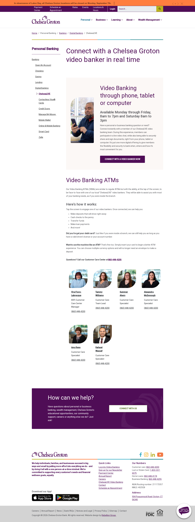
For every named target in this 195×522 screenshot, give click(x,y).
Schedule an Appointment (56, 8)
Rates (75, 7)
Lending (38, 82)
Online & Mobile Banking (49, 126)
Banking (63, 33)
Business (101, 19)
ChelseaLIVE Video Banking (111, 482)
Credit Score (44, 109)
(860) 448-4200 (78, 311)
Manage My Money (47, 114)
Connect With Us (128, 408)
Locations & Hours (98, 8)
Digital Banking (76, 33)
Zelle (41, 137)
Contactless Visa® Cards (47, 101)
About (129, 19)
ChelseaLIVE (44, 94)
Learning (116, 19)
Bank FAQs (69, 511)
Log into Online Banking (114, 467)
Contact (102, 485)
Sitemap (113, 511)
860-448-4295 (155, 479)
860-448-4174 (150, 476)
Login (113, 9)
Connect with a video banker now (122, 159)
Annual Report (105, 476)
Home (34, 33)
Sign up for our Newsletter (110, 470)
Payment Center (41, 8)
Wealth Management (149, 19)
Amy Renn (76, 347)
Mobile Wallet (45, 120)
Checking (39, 71)
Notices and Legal (84, 511)
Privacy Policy (101, 511)
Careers (102, 479)
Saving (38, 76)
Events (85, 7)
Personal (85, 19)
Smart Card (44, 131)
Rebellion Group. (109, 515)
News (59, 511)
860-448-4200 (114, 259)
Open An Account (43, 65)
